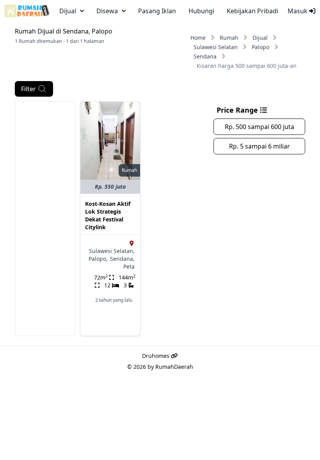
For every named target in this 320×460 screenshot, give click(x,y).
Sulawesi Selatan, (112, 251)
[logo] (27, 11)
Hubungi (201, 11)
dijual (67, 11)
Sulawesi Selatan (216, 47)
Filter (28, 89)
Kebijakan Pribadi (252, 11)
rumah (129, 170)
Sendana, (122, 258)
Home (198, 37)
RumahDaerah (174, 366)
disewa (107, 11)
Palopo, (98, 258)
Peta (129, 266)
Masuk (298, 11)
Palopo (260, 47)
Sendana (205, 56)
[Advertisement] (45, 219)
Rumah (229, 37)
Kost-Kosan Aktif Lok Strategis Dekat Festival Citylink (107, 215)
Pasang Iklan (157, 11)
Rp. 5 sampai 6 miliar (259, 146)
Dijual (260, 37)
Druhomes (156, 355)
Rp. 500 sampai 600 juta (259, 126)
